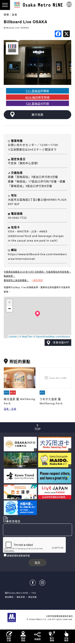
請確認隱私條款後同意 (18, 555)
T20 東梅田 (33, 103)
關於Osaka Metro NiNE (16, 593)
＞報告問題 (37, 280)
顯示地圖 (37, 114)
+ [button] (9, 302)
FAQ (34, 593)
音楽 (14, 14)
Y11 (6, 392)
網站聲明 (9, 597)
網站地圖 (32, 597)
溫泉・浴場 (10, 408)
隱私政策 (21, 597)
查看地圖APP (61, 342)
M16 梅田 (31, 97)
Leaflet (13, 336)
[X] (66, 34)
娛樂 (6, 14)
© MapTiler (25, 336)
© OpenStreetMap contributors (51, 336)
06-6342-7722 (17, 218)
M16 (12, 392)
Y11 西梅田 (33, 91)
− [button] (9, 308)
